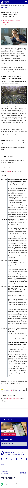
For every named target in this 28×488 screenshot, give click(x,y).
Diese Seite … (13, 413)
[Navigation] (26, 2)
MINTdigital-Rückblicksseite (13, 398)
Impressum (3, 466)
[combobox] (14, 444)
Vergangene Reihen (6, 24)
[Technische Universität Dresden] (5, 2)
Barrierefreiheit (4, 473)
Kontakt (2, 464)
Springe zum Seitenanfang (23, 473)
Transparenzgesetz (5, 471)
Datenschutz (3, 469)
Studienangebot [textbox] (7, 444)
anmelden (9, 171)
